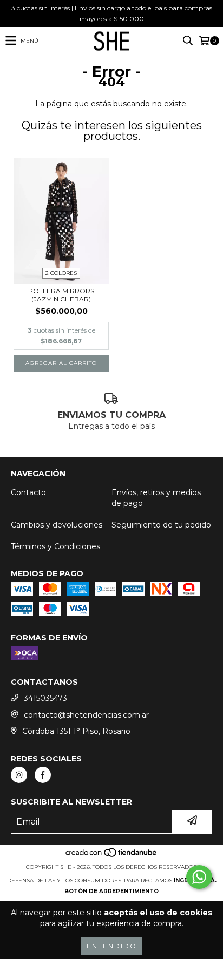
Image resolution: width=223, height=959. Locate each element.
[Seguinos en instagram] (19, 775)
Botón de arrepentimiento (111, 891)
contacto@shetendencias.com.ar (86, 715)
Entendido (112, 946)
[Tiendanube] (111, 856)
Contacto (28, 492)
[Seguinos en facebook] (43, 775)
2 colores (61, 272)
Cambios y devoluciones (56, 525)
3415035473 (45, 698)
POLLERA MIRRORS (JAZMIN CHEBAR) (61, 295)
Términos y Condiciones (55, 546)
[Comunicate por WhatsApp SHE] (199, 877)
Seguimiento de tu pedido (161, 525)
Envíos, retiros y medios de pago (156, 498)
